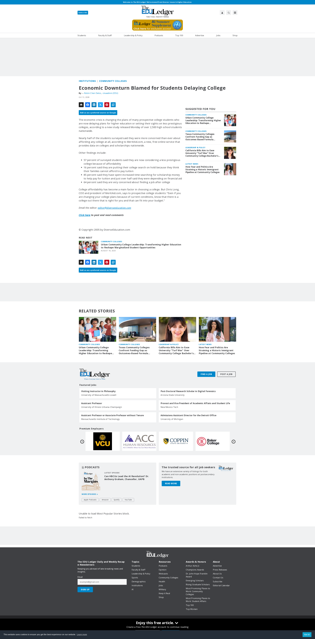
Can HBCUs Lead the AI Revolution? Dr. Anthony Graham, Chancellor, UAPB (126, 478)
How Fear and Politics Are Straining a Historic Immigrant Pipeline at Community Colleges (202, 170)
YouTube (128, 499)
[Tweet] (100, 104)
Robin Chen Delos (92, 93)
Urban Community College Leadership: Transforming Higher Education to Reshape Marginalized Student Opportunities (141, 246)
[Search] (228, 12)
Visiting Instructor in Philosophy (98, 391)
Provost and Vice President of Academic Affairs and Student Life (195, 403)
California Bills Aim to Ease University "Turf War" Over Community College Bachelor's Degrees (201, 153)
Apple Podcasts (90, 499)
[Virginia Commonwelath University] (176, 441)
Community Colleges (113, 80)
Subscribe (83, 13)
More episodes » (90, 494)
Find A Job (206, 374)
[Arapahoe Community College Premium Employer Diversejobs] (213, 441)
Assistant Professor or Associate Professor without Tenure (112, 415)
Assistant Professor (91, 403)
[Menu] (235, 12)
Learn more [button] (82, 634)
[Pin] (106, 104)
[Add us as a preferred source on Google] (113, 104)
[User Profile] (222, 12)
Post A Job (226, 374)
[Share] (87, 104)
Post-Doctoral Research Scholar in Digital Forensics (188, 391)
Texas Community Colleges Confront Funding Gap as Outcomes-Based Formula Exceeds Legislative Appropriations (199, 137)
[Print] (81, 104)
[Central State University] (103, 441)
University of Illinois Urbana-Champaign (101, 407)
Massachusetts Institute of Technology (100, 419)
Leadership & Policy (195, 147)
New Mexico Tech (169, 407)
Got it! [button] (307, 635)
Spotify (116, 499)
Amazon (105, 499)
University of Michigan (172, 419)
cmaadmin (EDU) (110, 93)
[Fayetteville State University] (139, 441)
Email (80, 577)
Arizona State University (173, 395)
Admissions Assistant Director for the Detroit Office (188, 415)
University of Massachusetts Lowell (98, 395)
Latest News (191, 164)
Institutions (87, 80)
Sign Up (85, 589)
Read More (171, 483)
